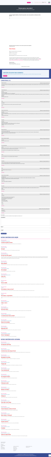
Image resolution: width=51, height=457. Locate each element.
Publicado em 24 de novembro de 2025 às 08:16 (44, 208)
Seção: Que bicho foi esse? (5, 343)
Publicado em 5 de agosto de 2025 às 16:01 (44, 110)
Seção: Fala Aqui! (4, 247)
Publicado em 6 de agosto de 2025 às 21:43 (44, 129)
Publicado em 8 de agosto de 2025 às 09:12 (44, 138)
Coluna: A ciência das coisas (6, 314)
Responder (3, 98)
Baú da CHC (14, 447)
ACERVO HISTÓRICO (16, 446)
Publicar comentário (3, 233)
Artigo (2, 281)
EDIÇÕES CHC (2, 447)
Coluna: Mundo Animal (5, 268)
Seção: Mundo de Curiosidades (6, 320)
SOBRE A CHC (27, 447)
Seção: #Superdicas (4, 327)
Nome (2, 226)
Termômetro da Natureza (5, 241)
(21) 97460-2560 (3, 445)
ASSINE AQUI (28, 2)
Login (32, 2)
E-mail (2, 230)
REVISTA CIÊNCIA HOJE (29, 446)
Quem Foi (14, 450)
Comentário (3, 217)
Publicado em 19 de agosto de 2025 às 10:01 (44, 168)
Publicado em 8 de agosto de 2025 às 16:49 (44, 145)
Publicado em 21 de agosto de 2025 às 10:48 (44, 175)
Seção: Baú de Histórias (5, 301)
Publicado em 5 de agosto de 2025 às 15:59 (44, 101)
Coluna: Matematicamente (5, 333)
